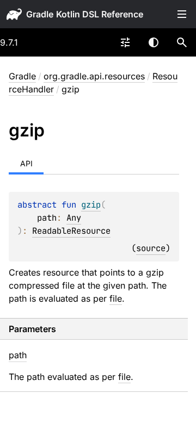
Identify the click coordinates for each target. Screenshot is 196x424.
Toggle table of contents (182, 14)
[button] (182, 42)
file (115, 298)
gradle (39, 14)
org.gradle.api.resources (94, 76)
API (26, 163)
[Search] (182, 42)
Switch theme (153, 42)
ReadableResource (71, 230)
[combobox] (125, 42)
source (151, 248)
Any (73, 217)
